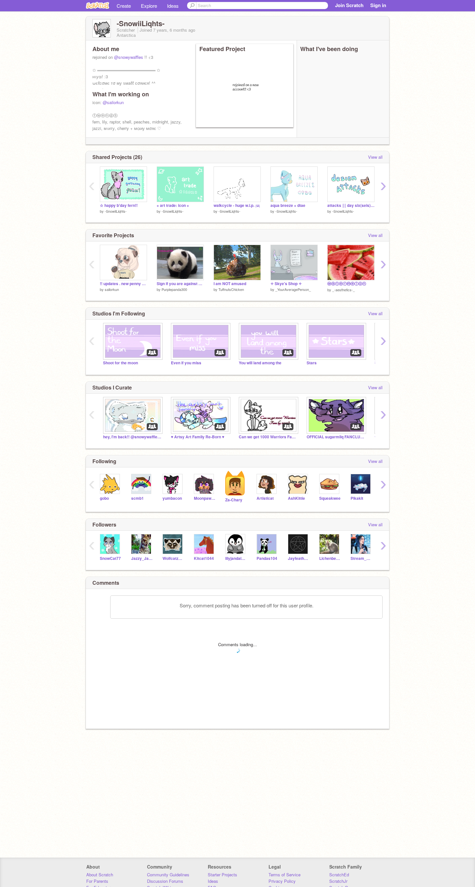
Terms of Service (285, 874)
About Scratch (99, 874)
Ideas (173, 5)
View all (375, 157)
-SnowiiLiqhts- (116, 211)
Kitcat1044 (204, 558)
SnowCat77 (110, 558)
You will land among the (260, 363)
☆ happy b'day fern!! (119, 205)
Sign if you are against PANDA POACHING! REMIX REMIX (180, 283)
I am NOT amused (230, 283)
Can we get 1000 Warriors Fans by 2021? (268, 437)
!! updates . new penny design (123, 283)
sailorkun (112, 289)
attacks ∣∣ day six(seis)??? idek (351, 205)
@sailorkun (113, 102)
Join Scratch (349, 5)
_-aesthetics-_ (343, 289)
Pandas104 (267, 558)
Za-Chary (233, 500)
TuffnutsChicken (231, 289)
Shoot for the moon (120, 363)
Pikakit (357, 498)
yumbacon (172, 498)
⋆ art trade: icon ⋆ (173, 205)
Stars (312, 363)
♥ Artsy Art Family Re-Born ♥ (197, 437)
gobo (104, 498)
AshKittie (296, 498)
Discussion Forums (165, 881)
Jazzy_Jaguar (142, 558)
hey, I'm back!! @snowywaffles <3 (132, 437)
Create (124, 5)
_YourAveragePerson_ (293, 289)
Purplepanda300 (174, 289)
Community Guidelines (168, 874)
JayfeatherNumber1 (299, 558)
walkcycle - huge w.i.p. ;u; (237, 205)
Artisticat (265, 498)
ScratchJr (338, 881)
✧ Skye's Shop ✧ (286, 283)
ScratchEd (339, 874)
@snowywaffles (128, 57)
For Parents (97, 881)
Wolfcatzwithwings (173, 558)
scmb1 (137, 498)
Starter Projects (222, 874)
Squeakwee (330, 498)
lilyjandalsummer (236, 558)
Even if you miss (186, 363)
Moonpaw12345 (205, 498)
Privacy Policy (282, 881)
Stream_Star (361, 558)
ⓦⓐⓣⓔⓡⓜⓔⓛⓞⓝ (346, 283)
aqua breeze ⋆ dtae (287, 205)
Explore (149, 5)
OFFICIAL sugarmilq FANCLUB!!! (336, 437)
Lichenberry (330, 558)
